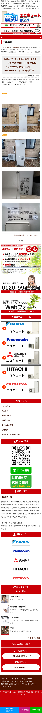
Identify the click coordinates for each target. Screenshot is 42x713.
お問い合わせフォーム (21, 656)
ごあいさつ (6, 406)
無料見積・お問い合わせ (11, 434)
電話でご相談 (9, 710)
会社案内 (5, 430)
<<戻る (21, 241)
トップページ (5, 47)
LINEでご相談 (36, 710)
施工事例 (5, 411)
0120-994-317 (21, 667)
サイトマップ (6, 686)
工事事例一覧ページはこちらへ (27, 235)
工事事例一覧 (15, 47)
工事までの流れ (7, 415)
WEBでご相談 (25, 710)
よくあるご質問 (7, 425)
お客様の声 (6, 420)
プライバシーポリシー (29, 684)
